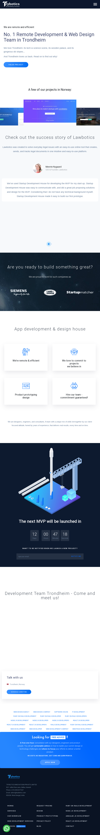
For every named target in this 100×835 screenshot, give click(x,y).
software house (61, 712)
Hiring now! (21, 826)
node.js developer (40, 720)
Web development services (20, 821)
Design (40, 811)
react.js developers (38, 725)
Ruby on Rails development (79, 806)
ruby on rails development (24, 716)
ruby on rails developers (76, 716)
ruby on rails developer (50, 716)
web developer (35, 729)
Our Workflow (14, 816)
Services (11, 811)
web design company (41, 712)
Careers (11, 826)
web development (17, 729)
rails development (58, 725)
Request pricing (44, 806)
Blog (39, 826)
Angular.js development (78, 816)
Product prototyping (47, 816)
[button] (48, 244)
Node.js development (76, 811)
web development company (57, 729)
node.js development (20, 720)
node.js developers (60, 720)
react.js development (16, 725)
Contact (70, 826)
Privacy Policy (44, 821)
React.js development (76, 821)
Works (10, 806)
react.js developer (81, 720)
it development (78, 712)
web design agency (21, 712)
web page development (81, 729)
